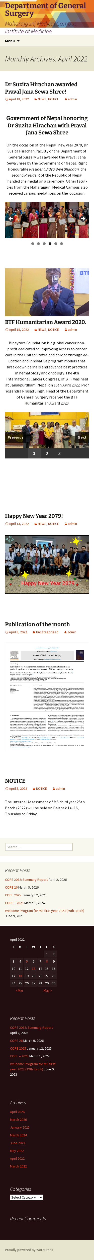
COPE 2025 (13, 895)
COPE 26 (11, 887)
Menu (10, 40)
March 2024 (18, 1135)
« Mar (19, 990)
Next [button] (82, 219)
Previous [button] (11, 219)
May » (48, 990)
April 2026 (17, 1112)
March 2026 (18, 1119)
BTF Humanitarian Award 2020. (45, 322)
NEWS (42, 99)
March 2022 (18, 1166)
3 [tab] (44, 243)
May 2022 (17, 1150)
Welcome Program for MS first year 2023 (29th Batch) (44, 910)
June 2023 (17, 1143)
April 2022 (17, 1158)
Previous (16, 437)
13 (33, 968)
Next (82, 437)
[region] (47, 220)
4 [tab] (50, 243)
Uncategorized (47, 632)
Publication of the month (37, 624)
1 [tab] (32, 243)
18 (20, 976)
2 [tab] (38, 243)
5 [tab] (55, 243)
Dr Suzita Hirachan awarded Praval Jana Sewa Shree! (41, 88)
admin (72, 99)
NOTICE (53, 99)
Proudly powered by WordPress (29, 1249)
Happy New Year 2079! (34, 516)
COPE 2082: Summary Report (26, 879)
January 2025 (20, 1127)
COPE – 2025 (14, 903)
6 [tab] (61, 243)
